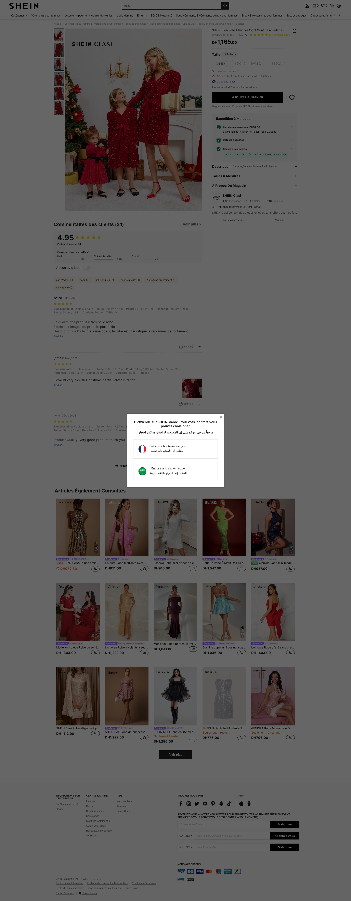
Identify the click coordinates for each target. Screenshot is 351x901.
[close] (221, 417)
